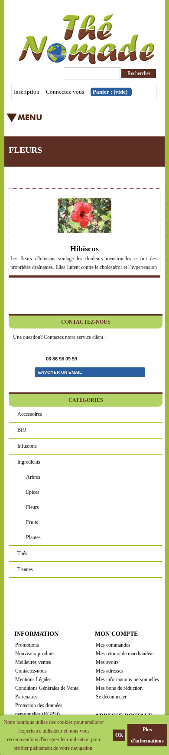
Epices (32, 492)
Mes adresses (110, 671)
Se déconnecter (111, 697)
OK (119, 735)
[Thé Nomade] (84, 39)
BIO (21, 430)
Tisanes (25, 569)
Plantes (33, 537)
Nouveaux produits (35, 654)
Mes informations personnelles (127, 679)
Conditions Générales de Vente (46, 688)
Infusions (27, 446)
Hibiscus (84, 248)
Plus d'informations (147, 735)
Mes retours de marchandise (124, 654)
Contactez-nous (31, 671)
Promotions (27, 645)
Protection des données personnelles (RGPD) (38, 709)
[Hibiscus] (84, 215)
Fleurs (32, 507)
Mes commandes (113, 645)
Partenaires (26, 697)
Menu (67, 120)
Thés (22, 553)
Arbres (33, 477)
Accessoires (29, 414)
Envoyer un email (60, 372)
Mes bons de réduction (119, 688)
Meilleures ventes (33, 662)
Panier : (110, 91)
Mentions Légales (33, 679)
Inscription (26, 91)
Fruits (32, 522)
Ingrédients (28, 462)
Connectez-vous (65, 91)
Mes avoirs (107, 662)
